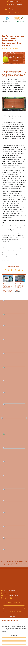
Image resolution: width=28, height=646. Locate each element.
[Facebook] (5, 270)
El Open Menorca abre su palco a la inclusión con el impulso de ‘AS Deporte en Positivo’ (19, 287)
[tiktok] (15, 12)
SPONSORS (14, 48)
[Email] (22, 270)
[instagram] (12, 12)
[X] (8, 270)
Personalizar (14, 639)
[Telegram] (19, 270)
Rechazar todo (14, 643)
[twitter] (9, 12)
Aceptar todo (14, 635)
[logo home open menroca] (14, 17)
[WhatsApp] (15, 270)
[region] (14, 632)
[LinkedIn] (12, 270)
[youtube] (18, 12)
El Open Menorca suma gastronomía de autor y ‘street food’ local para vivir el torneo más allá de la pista (8, 287)
